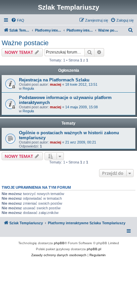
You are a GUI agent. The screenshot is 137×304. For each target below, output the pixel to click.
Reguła (28, 88)
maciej (55, 84)
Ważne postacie (25, 43)
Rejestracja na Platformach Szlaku (54, 79)
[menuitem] (17, 20)
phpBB (59, 243)
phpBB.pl (94, 249)
